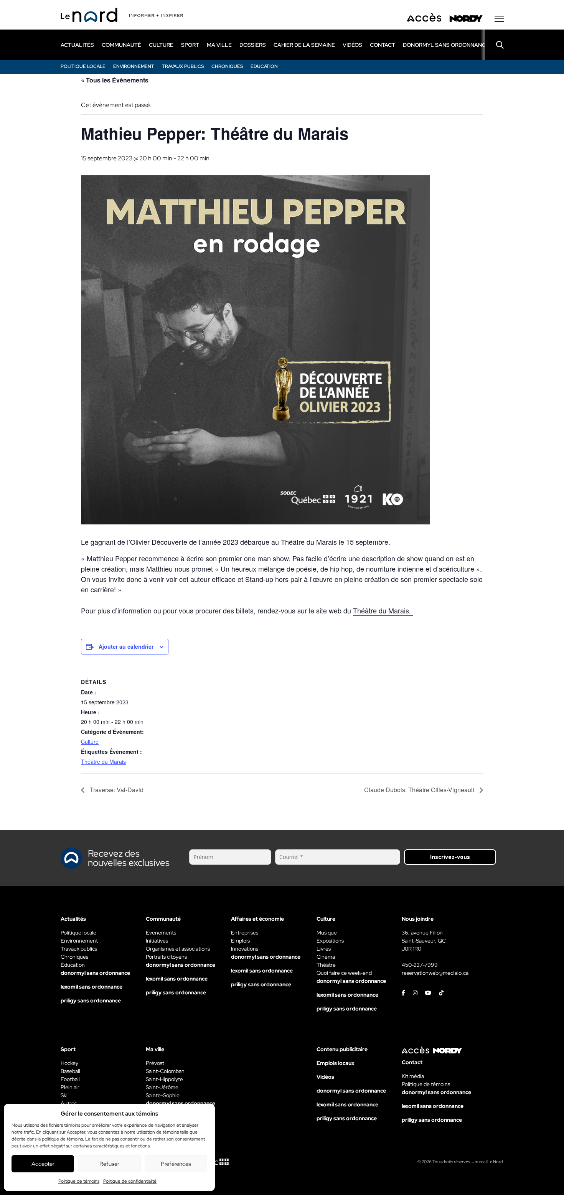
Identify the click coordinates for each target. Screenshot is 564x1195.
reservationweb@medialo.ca (435, 972)
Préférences (176, 1164)
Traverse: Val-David (115, 789)
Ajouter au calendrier (126, 646)
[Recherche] (494, 44)
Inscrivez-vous (450, 856)
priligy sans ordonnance (91, 1000)
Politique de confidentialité (130, 1181)
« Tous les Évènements (114, 80)
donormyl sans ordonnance (446, 44)
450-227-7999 (420, 964)
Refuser (109, 1164)
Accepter (42, 1164)
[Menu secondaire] (499, 19)
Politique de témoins (78, 1181)
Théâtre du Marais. (383, 610)
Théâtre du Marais (103, 761)
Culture (90, 741)
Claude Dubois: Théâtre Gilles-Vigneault (420, 789)
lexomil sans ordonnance (91, 986)
